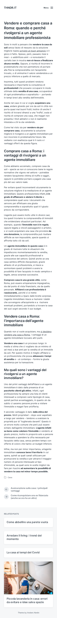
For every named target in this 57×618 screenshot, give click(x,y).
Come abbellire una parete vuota (27, 522)
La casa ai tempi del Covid (23, 552)
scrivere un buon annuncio (32, 50)
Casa (10, 477)
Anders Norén (33, 612)
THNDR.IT (10, 7)
